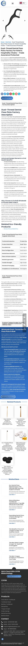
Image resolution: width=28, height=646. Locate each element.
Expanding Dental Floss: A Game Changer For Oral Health (16, 517)
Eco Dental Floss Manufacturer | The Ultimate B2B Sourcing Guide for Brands (16, 487)
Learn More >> (12, 494)
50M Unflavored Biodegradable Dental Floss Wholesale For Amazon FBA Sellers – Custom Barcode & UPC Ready (20, 446)
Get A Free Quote (7, 98)
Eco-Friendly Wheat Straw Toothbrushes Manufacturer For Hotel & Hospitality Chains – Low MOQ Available (7, 446)
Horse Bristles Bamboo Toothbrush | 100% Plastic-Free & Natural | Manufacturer (21, 422)
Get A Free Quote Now (8, 397)
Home (2, 42)
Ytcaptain (20, 643)
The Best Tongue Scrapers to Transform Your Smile (16, 557)
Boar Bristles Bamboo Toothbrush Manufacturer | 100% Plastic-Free (7, 421)
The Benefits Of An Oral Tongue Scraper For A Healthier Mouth (16, 530)
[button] (12, 3)
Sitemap (12, 643)
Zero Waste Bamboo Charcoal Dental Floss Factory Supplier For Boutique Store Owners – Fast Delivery (7, 470)
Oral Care (8, 42)
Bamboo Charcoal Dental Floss (11, 229)
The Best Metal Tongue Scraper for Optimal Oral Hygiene (16, 544)
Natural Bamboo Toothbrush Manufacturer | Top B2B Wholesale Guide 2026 (16, 502)
